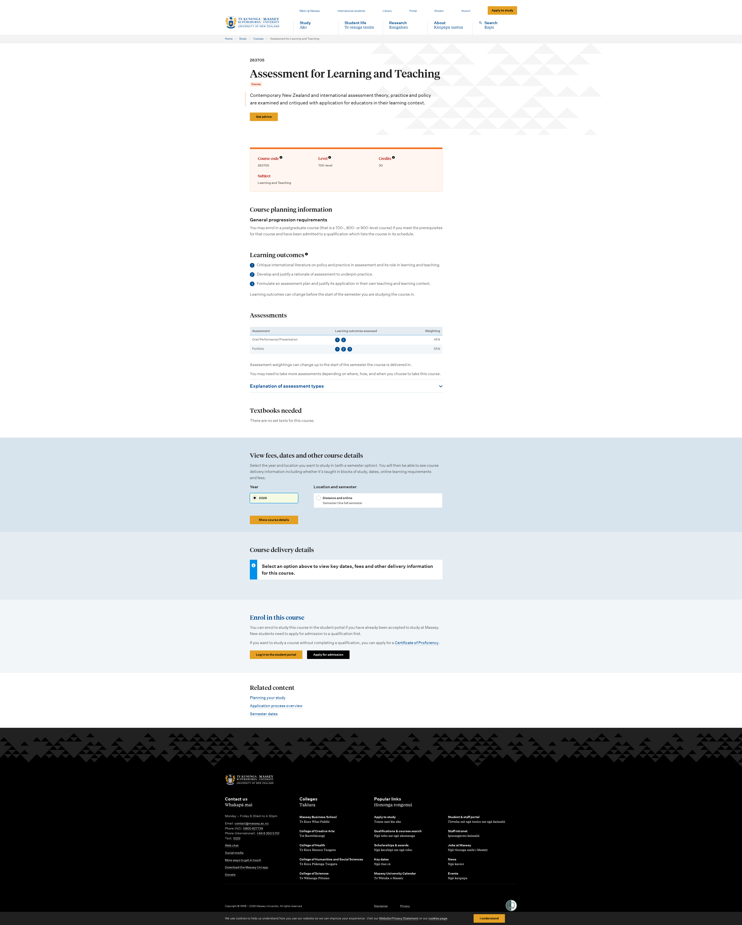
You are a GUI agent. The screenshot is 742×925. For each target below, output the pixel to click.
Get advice (264, 117)
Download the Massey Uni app (246, 867)
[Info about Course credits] (393, 157)
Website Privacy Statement (399, 918)
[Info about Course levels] (329, 157)
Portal (413, 11)
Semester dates (264, 714)
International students (351, 11)
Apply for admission (328, 654)
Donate (230, 874)
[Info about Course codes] (281, 157)
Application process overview (276, 705)
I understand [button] (489, 918)
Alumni (465, 11)
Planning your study (268, 697)
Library (387, 11)
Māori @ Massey (310, 11)
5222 (236, 838)
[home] (256, 23)
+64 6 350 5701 (268, 833)
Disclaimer (381, 906)
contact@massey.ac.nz (252, 823)
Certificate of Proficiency (417, 642)
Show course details (274, 520)
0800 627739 (253, 828)
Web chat (232, 845)
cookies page (437, 918)
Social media (234, 853)
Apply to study (502, 10)
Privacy (405, 906)
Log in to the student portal (276, 654)
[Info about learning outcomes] (306, 254)
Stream (439, 11)
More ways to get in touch (243, 860)
